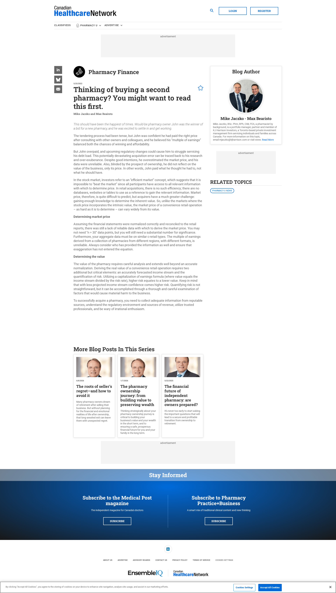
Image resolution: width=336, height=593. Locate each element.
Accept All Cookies (270, 587)
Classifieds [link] (62, 25)
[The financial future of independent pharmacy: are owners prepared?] (182, 367)
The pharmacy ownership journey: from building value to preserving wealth (137, 395)
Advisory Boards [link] (141, 560)
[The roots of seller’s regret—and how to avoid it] (94, 367)
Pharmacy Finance (114, 72)
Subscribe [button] (117, 521)
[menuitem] (65, 25)
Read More (268, 139)
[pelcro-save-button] (199, 88)
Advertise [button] (111, 25)
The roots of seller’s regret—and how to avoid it (94, 391)
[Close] (330, 587)
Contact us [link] (161, 560)
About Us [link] (107, 560)
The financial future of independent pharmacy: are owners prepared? (181, 395)
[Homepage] (85, 11)
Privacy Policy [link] (179, 560)
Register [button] (264, 11)
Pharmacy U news (222, 190)
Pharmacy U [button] (88, 25)
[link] (58, 70)
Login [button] (233, 11)
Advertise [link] (123, 560)
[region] (168, 587)
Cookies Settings (224, 560)
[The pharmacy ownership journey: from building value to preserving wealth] (138, 367)
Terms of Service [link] (201, 560)
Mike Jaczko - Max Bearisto (245, 118)
